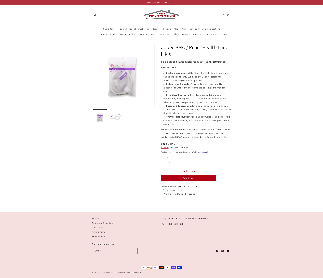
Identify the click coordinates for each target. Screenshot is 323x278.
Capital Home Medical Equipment (112, 272)
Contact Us (97, 227)
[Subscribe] (134, 251)
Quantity (164, 157)
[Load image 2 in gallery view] (115, 117)
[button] (95, 15)
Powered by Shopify (133, 272)
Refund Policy (98, 236)
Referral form (98, 232)
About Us (96, 218)
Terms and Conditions (102, 223)
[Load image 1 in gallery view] (100, 117)
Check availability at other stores (179, 194)
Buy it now (188, 178)
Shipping (165, 147)
